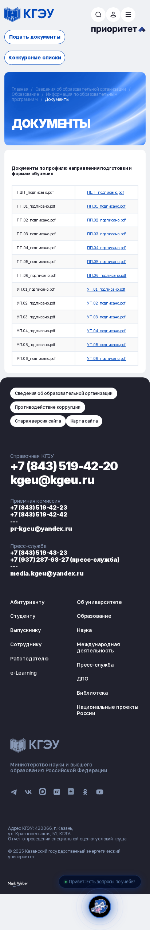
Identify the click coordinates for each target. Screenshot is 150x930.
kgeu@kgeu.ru (52, 480)
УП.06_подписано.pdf (106, 358)
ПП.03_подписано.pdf (106, 234)
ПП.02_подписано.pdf (106, 220)
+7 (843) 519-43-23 (38, 552)
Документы (57, 99)
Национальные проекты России (107, 710)
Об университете (99, 602)
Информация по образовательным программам (64, 96)
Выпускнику (25, 630)
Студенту (22, 616)
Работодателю (29, 658)
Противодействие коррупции (47, 407)
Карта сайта (84, 421)
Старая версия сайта (38, 421)
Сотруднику (26, 644)
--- (13, 521)
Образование (25, 94)
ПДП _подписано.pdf (105, 192)
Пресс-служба (95, 665)
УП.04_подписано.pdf (106, 331)
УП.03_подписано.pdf (106, 317)
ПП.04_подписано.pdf (106, 248)
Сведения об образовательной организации (80, 89)
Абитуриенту (27, 602)
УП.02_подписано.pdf (106, 303)
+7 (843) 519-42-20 (64, 466)
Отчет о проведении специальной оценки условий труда (67, 838)
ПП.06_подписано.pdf (106, 275)
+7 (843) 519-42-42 (38, 514)
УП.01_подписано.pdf (106, 289)
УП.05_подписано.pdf (106, 344)
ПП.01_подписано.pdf (106, 206)
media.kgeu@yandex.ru (47, 573)
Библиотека (92, 693)
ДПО (82, 678)
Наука (84, 630)
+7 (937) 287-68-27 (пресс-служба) (64, 559)
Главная (20, 89)
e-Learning (23, 673)
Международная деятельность (98, 647)
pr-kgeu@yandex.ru (41, 528)
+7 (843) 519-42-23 (38, 507)
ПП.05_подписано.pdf (106, 261)
